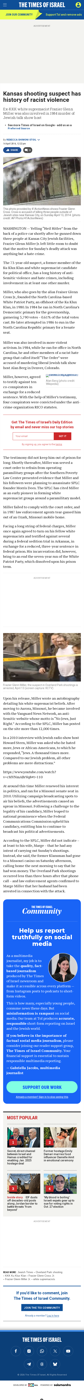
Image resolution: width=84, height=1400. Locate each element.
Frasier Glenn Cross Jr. (42, 1275)
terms (59, 444)
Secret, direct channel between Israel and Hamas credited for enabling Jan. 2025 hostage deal (21, 1157)
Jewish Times (25, 1272)
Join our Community (19, 14)
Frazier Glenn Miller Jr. (18, 1279)
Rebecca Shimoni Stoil (21, 139)
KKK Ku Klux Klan (15, 1275)
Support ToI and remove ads (64, 14)
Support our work (42, 1087)
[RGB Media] (33, 1385)
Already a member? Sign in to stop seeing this (42, 1096)
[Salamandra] (62, 1385)
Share (14, 150)
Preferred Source (19, 128)
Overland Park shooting (49, 1272)
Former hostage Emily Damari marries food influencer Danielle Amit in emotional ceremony (59, 1155)
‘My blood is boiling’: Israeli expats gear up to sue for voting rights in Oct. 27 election (59, 1202)
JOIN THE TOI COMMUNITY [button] (42, 1307)
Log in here (53, 1315)
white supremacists (44, 1279)
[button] (78, 5)
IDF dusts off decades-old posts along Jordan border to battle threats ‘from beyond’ (22, 1203)
